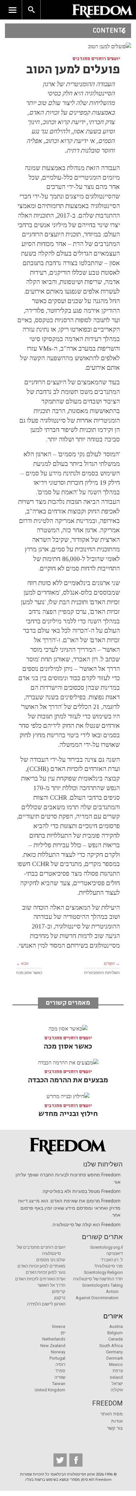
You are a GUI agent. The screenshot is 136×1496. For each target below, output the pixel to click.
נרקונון (59, 1297)
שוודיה (59, 1377)
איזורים (113, 1316)
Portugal (57, 1358)
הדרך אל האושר (51, 1285)
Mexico (116, 1364)
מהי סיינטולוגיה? (108, 1266)
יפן (63, 1332)
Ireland (116, 1377)
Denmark (114, 1358)
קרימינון (58, 1291)
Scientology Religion (103, 1272)
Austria (116, 1326)
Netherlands (53, 1339)
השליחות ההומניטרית (102, 972)
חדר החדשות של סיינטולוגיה (98, 1278)
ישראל (117, 1383)
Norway (58, 1351)
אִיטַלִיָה (117, 1389)
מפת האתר (111, 1414)
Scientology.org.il (106, 1247)
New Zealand (52, 1345)
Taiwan (58, 1383)
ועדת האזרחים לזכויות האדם (40, 1278)
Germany (114, 1351)
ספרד (60, 1370)
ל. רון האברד (112, 1259)
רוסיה (60, 1364)
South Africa (111, 1345)
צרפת (118, 1370)
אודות (117, 1421)
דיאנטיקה (114, 1253)
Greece (58, 1326)
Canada (115, 1339)
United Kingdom (50, 1389)
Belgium (115, 1332)
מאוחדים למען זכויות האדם (41, 1266)
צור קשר (115, 1428)
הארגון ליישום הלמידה (46, 1304)
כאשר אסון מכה (29, 972)
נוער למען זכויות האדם (45, 1272)
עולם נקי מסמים (50, 1259)
